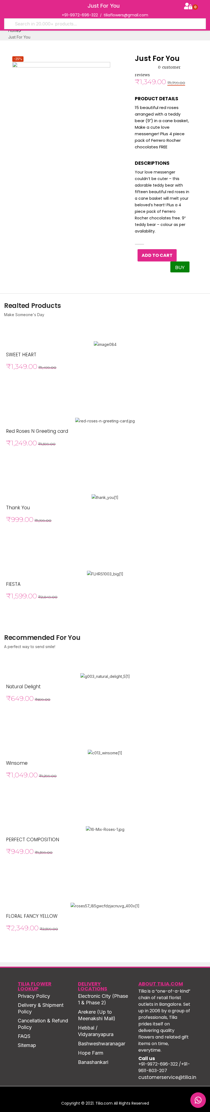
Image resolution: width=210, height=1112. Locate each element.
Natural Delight (23, 686)
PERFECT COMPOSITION (32, 839)
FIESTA (13, 584)
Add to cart (157, 255)
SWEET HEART (21, 354)
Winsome (17, 763)
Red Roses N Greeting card (37, 431)
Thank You (18, 507)
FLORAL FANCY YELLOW (31, 916)
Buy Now (180, 268)
